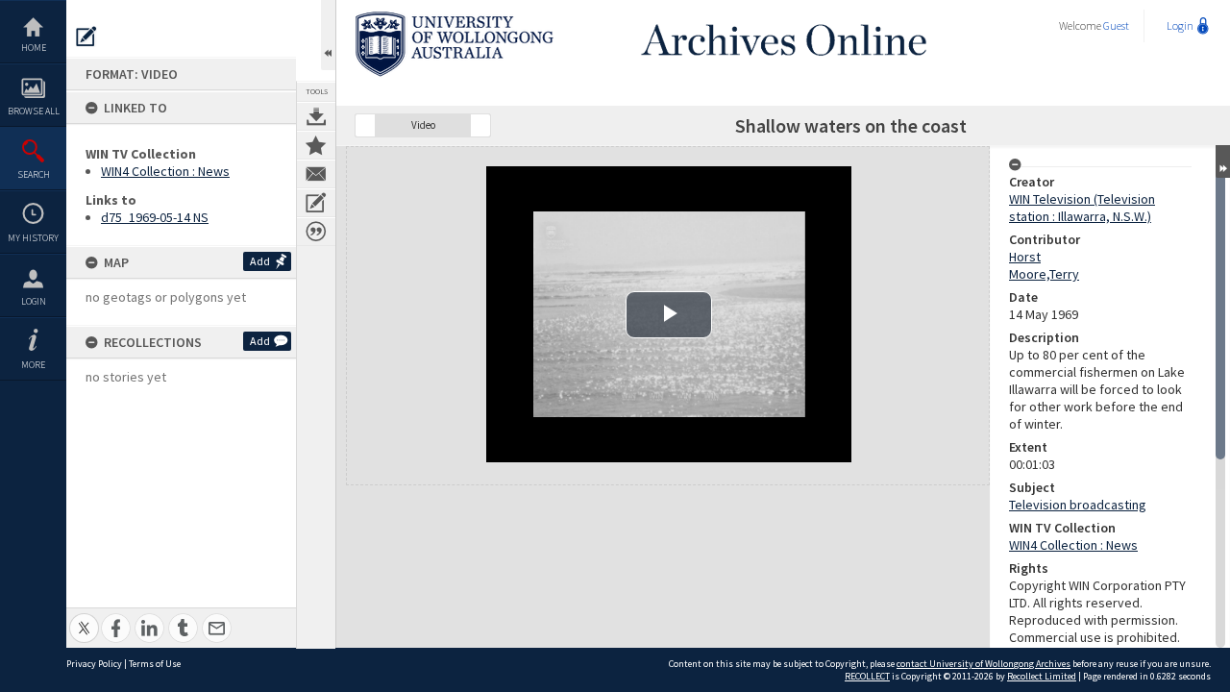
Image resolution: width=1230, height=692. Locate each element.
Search (33, 174)
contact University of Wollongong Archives (983, 663)
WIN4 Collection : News (165, 171)
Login (33, 301)
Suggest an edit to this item (86, 36)
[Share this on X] (84, 617)
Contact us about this (316, 174)
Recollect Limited (1041, 676)
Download (316, 116)
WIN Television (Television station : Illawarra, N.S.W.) (1082, 207)
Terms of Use (155, 663)
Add (260, 261)
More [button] (33, 364)
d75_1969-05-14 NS (155, 217)
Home (33, 47)
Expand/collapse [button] (1223, 161)
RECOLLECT (867, 676)
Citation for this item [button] (316, 231)
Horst (1025, 256)
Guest (1116, 25)
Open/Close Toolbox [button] (328, 35)
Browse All (34, 111)
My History (33, 238)
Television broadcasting (1077, 504)
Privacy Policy (94, 663)
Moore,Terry (1044, 274)
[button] (365, 125)
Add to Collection (316, 145)
